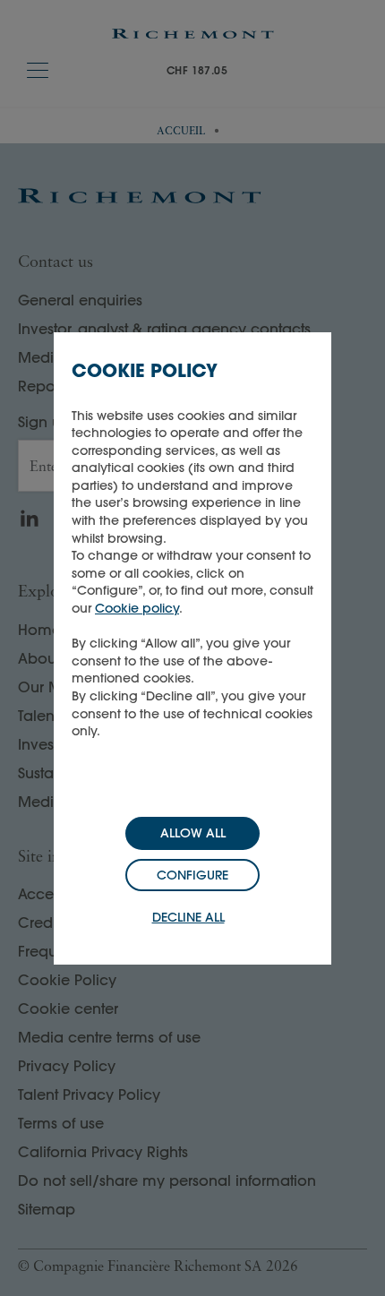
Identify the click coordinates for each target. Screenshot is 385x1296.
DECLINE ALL (188, 917)
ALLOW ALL (193, 833)
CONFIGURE (192, 875)
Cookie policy (137, 608)
